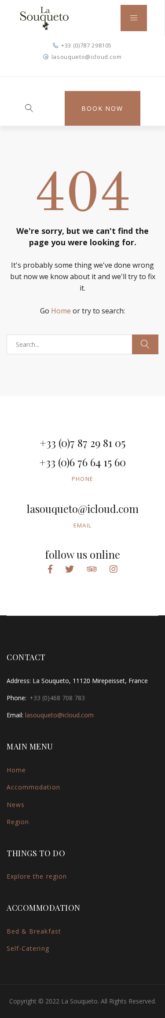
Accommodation (33, 787)
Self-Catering (28, 948)
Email (82, 525)
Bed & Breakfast (34, 931)
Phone (83, 479)
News (16, 804)
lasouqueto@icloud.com (86, 57)
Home (61, 311)
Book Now (102, 108)
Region (18, 822)
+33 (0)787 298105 (86, 45)
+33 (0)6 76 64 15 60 (82, 462)
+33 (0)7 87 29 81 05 (82, 443)
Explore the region (37, 876)
